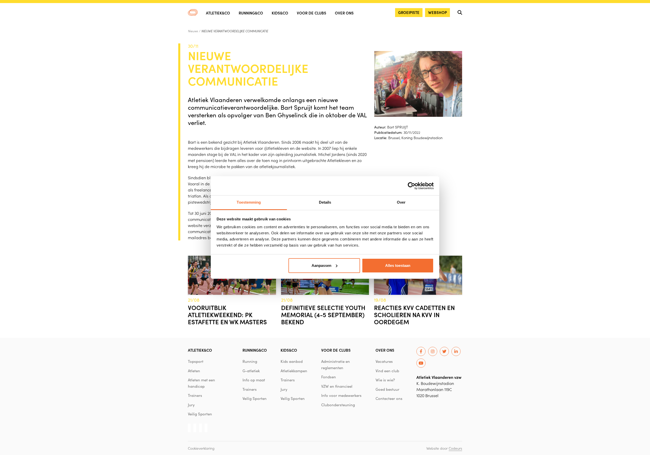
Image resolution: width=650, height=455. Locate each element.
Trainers (195, 395)
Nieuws (193, 31)
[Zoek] (460, 12)
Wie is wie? (385, 379)
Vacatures (384, 361)
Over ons (344, 12)
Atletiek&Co (218, 12)
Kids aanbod (292, 361)
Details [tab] (325, 202)
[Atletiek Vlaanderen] (193, 12)
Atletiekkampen (294, 370)
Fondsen (328, 376)
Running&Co (251, 12)
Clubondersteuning (338, 404)
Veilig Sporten (200, 413)
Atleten (194, 370)
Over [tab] (401, 202)
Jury (191, 404)
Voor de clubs (311, 12)
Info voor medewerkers (341, 395)
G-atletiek (251, 370)
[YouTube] (421, 363)
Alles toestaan (397, 265)
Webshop (437, 12)
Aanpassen (321, 265)
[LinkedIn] (456, 351)
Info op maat (253, 379)
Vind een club (387, 370)
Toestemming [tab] (249, 202)
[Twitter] (444, 351)
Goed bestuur (387, 389)
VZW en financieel (336, 386)
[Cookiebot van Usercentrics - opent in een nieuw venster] (411, 186)
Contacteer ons (389, 398)
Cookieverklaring (201, 448)
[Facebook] (421, 351)
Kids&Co (280, 12)
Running (249, 361)
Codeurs (455, 448)
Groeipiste (408, 12)
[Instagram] (432, 351)
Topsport (195, 361)
